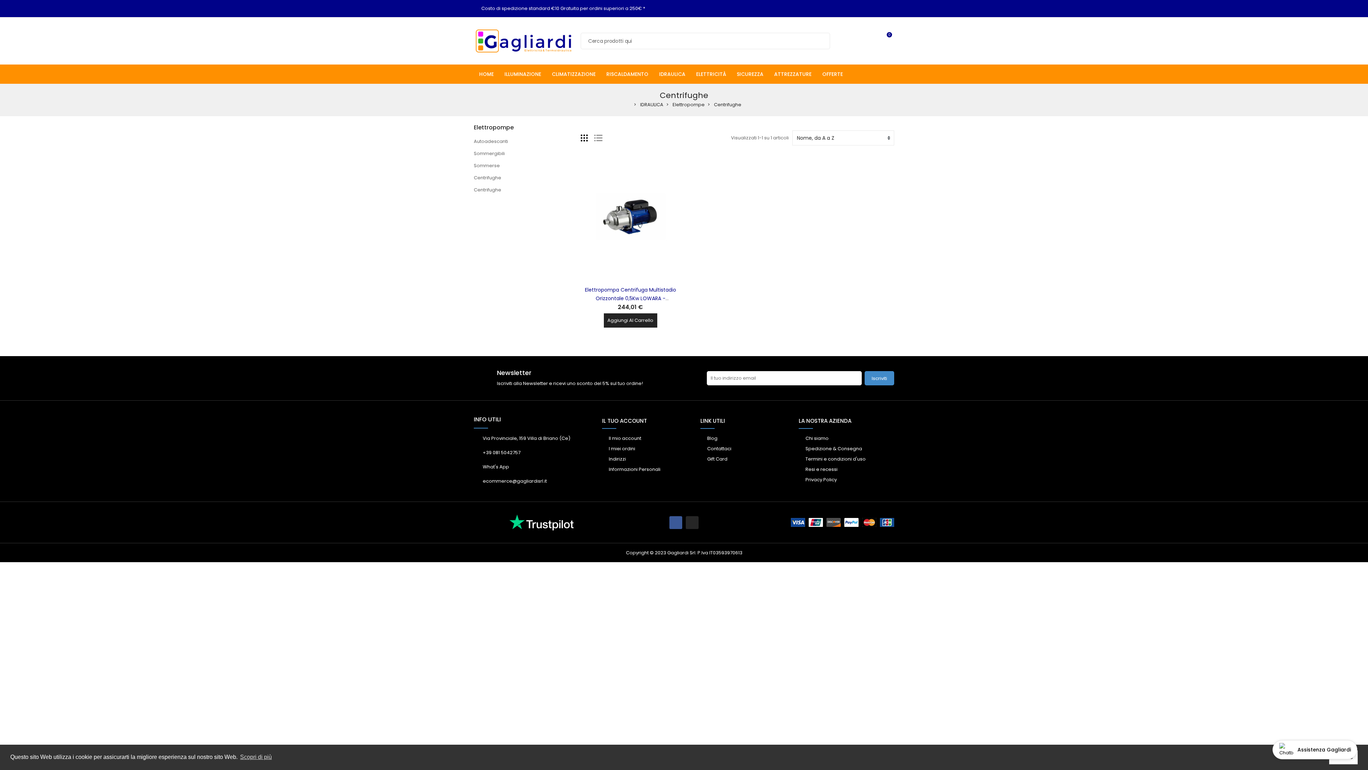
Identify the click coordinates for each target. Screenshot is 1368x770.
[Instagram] (692, 522)
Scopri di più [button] (256, 757)
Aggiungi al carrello (630, 320)
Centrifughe (487, 177)
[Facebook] (675, 522)
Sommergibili (489, 153)
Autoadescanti (491, 141)
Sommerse (487, 165)
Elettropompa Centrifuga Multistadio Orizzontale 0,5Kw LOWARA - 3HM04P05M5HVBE (630, 298)
